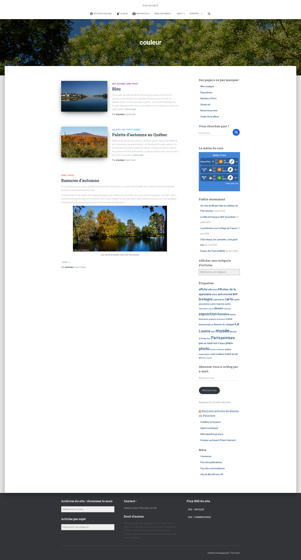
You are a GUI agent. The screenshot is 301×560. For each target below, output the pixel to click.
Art (114, 84)
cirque (211, 309)
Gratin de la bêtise (209, 116)
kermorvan (204, 324)
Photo (135, 84)
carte (229, 299)
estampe (227, 309)
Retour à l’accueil (103, 14)
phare (229, 343)
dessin (218, 308)
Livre (128, 84)
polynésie (220, 350)
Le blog (124, 14)
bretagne (206, 299)
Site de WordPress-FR (211, 474)
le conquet (229, 324)
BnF (235, 294)
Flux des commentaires (212, 468)
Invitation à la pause (210, 422)
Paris (64, 175)
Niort (209, 339)
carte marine (217, 304)
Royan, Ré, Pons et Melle (212, 251)
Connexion (205, 456)
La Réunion (216, 324)
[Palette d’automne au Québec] (84, 142)
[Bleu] (84, 96)
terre (204, 358)
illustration (220, 319)
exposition (208, 314)
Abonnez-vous (209, 390)
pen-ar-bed (205, 343)
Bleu (116, 89)
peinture (228, 338)
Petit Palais (218, 343)
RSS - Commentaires (199, 517)
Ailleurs (116, 130)
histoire (121, 84)
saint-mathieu (217, 354)
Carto (180, 14)
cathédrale (203, 309)
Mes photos (142, 14)
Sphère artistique (209, 428)
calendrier (219, 299)
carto (228, 304)
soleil (228, 354)
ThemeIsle (235, 553)
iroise (229, 318)
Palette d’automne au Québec (139, 134)
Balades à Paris (208, 98)
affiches (212, 289)
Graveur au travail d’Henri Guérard (218, 440)
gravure (212, 319)
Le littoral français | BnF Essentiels (218, 217)
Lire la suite (130, 109)
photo (204, 348)
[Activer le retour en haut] (295, 554)
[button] (149, 14)
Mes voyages (207, 86)
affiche (203, 289)
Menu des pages (162, 14)
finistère (223, 314)
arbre (214, 294)
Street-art (205, 104)
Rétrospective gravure (211, 434)
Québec (137, 130)
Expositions (206, 92)
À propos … (195, 14)
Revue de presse (208, 110)
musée (222, 330)
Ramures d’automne (80, 180)
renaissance (204, 354)
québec (228, 349)
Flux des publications (211, 462)
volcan (209, 358)
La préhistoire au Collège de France (218, 228)
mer (213, 331)
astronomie (225, 294)
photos (213, 349)
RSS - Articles (196, 509)
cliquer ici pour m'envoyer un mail (140, 508)
